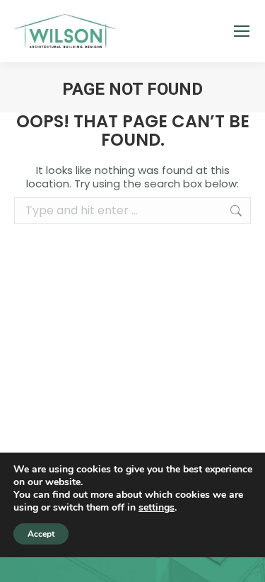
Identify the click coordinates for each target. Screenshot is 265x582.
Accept (41, 534)
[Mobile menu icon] (241, 31)
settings (157, 507)
